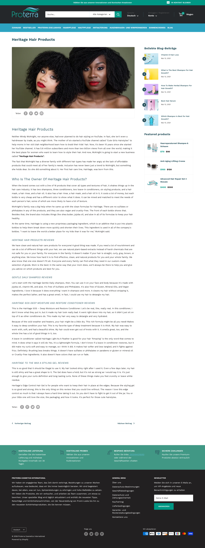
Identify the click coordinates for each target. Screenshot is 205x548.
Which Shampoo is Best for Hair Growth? (175, 117)
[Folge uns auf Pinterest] (102, 534)
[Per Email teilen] (42, 113)
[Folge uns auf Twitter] (91, 534)
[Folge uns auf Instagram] (97, 534)
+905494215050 (136, 454)
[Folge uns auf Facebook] (86, 534)
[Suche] (118, 14)
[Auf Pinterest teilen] (31, 113)
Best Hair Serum (168, 101)
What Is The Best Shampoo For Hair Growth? (177, 71)
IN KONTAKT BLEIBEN (181, 3)
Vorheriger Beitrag (23, 423)
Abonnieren (163, 506)
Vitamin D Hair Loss (170, 55)
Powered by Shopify (20, 539)
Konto (151, 16)
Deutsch (16, 530)
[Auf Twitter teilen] (36, 113)
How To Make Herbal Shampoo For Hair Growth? (176, 86)
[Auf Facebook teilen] (26, 113)
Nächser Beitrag (125, 423)
